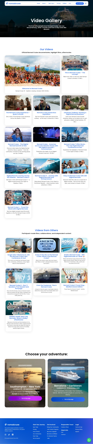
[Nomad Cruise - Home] (13, 3)
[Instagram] (86, 3)
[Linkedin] (13, 434)
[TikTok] (9, 434)
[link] (25, 398)
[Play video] (32, 70)
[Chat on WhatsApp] (89, 440)
